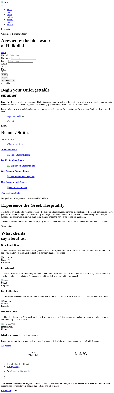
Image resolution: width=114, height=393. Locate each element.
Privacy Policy (13, 366)
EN (11, 24)
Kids (3, 69)
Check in (5, 55)
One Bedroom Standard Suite (15, 171)
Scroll (3, 52)
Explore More (13, 116)
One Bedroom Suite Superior (15, 182)
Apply (4, 78)
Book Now (8, 81)
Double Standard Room (12, 160)
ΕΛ (8, 24)
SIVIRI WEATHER (57, 354)
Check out (5, 58)
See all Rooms (7, 139)
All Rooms (6, 346)
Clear (4, 75)
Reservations (6, 29)
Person (4, 61)
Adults (4, 64)
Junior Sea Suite (9, 149)
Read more (6, 390)
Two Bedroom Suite (10, 193)
